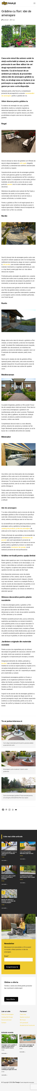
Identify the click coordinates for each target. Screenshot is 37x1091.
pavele (10, 184)
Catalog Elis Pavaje (7, 1017)
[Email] (16, 809)
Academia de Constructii (27, 1025)
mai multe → (4, 860)
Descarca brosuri (6, 1020)
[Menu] (34, 3)
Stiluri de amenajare (7, 1014)
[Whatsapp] (12, 809)
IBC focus (23, 1020)
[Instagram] (9, 809)
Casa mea (23, 1014)
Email (6, 956)
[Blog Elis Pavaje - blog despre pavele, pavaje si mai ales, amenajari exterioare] (10, 3)
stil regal (23, 163)
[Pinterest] (6, 809)
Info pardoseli (24, 1022)
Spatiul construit (25, 1017)
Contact (3, 1022)
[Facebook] (3, 809)
